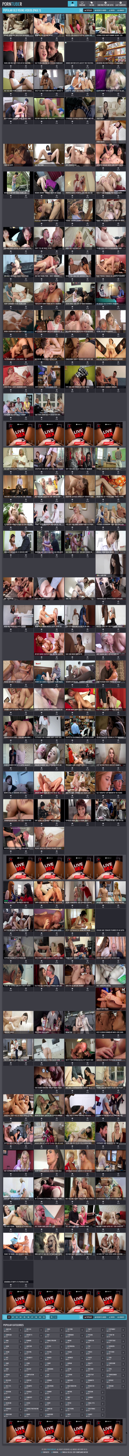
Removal (55, 1452)
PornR (12, 4)
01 (9, 1317)
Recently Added (101, 10)
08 (36, 1317)
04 (20, 1317)
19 (51, 1317)
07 (32, 1317)
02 (13, 1317)
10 (44, 1317)
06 (28, 1317)
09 (40, 1317)
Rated (112, 10)
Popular (89, 10)
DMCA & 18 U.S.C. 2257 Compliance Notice (75, 1452)
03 (17, 1317)
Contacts (46, 1452)
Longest (121, 10)
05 (24, 1317)
